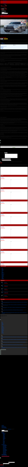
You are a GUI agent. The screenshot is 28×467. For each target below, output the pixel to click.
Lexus (4, 15)
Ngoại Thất (2, 47)
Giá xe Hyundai (5, 447)
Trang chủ (3, 8)
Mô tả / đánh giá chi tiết (3, 46)
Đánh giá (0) (3, 43)
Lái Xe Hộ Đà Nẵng (4, 12)
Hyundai (3, 269)
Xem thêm (13, 147)
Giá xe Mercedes (5, 445)
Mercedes (3, 327)
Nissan (2, 329)
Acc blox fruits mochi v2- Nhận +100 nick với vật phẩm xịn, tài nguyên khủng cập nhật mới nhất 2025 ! (14, 307)
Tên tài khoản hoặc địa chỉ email (4, 462)
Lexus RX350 (2, 251)
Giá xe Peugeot (5, 450)
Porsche (3, 276)
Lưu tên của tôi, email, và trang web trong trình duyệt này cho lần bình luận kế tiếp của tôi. (11, 161)
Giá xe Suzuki (4, 451)
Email (1, 160)
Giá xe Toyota (4, 446)
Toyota (2, 277)
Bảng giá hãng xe (4, 426)
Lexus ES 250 (2, 239)
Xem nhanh (2, 175)
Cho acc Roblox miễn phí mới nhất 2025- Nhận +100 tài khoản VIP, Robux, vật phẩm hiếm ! (12, 344)
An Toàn (2, 48)
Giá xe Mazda (4, 449)
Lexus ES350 (2, 214)
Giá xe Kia (4, 448)
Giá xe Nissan (4, 452)
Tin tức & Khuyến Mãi (4, 13)
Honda (2, 323)
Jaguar (2, 270)
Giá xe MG (4, 453)
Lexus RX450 (2, 177)
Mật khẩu (1, 463)
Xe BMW (4, 434)
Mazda (2, 272)
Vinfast (2, 278)
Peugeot (3, 275)
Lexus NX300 (2, 202)
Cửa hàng (3, 9)
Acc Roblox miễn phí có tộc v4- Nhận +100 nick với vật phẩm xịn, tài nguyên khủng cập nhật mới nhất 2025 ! (14, 304)
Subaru (2, 331)
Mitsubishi (3, 274)
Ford (2, 268)
